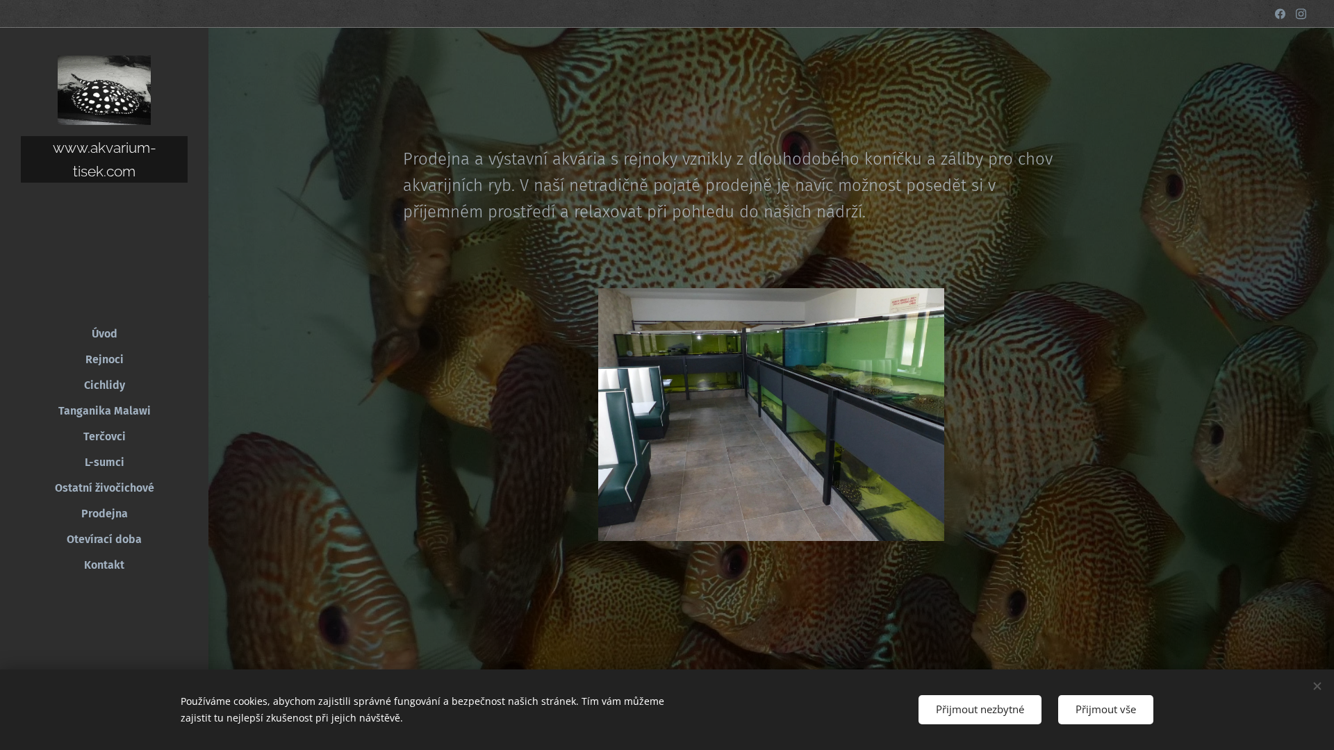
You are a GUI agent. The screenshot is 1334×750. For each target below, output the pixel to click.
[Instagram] (1301, 14)
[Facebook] (1280, 14)
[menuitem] (104, 334)
